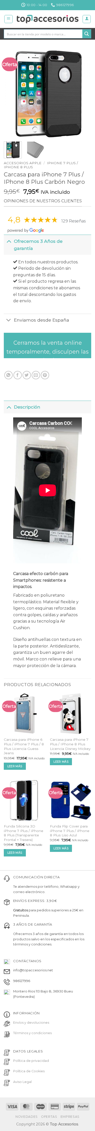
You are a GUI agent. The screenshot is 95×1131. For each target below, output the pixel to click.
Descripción (27, 407)
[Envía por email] (36, 375)
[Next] (83, 93)
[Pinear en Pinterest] (45, 375)
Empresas (70, 1117)
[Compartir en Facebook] (17, 375)
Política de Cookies (29, 1071)
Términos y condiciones (32, 1033)
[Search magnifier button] (86, 33)
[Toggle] (9, 241)
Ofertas (49, 1117)
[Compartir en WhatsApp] (8, 375)
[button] (8, 19)
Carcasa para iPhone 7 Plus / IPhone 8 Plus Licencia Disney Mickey (70, 743)
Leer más (14, 766)
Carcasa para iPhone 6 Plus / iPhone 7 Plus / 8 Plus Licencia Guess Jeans (24, 746)
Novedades (26, 1117)
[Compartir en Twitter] (27, 375)
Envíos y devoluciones (31, 1022)
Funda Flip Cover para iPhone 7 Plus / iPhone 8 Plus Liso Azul (69, 830)
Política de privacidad (31, 1061)
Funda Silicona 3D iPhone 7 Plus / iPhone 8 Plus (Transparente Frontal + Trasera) (23, 833)
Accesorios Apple (23, 163)
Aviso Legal (22, 1082)
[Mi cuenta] (87, 19)
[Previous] (11, 93)
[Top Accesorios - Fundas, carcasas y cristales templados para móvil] (47, 19)
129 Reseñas (73, 221)
